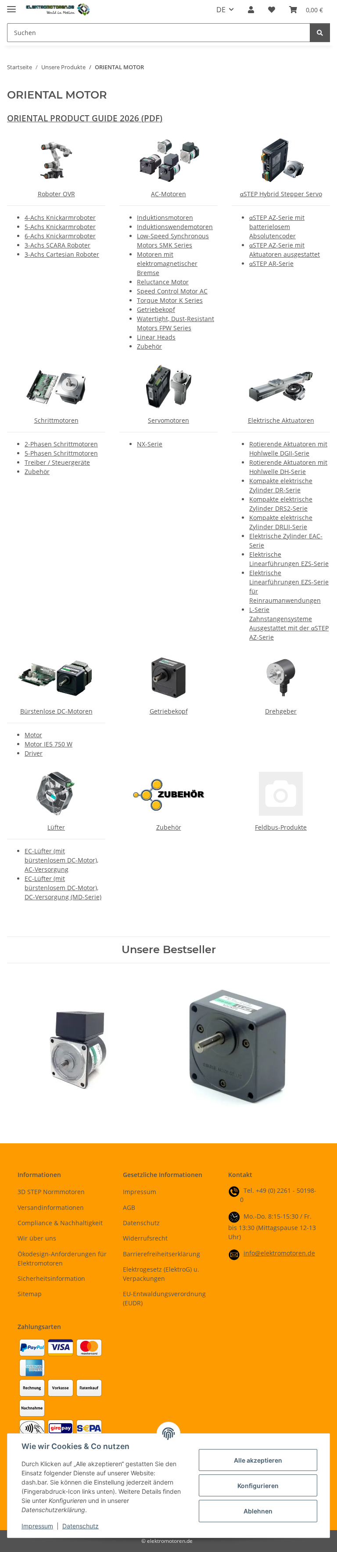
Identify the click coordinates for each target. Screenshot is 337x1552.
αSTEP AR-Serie (271, 263)
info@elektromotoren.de (279, 1253)
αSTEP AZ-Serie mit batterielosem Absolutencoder (277, 226)
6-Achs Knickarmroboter (60, 236)
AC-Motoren (168, 194)
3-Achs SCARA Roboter (57, 245)
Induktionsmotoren (165, 217)
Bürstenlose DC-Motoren (56, 711)
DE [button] (221, 9)
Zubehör (149, 346)
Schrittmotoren (56, 420)
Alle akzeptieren (258, 1460)
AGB (129, 1207)
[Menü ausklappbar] (11, 5)
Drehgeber (281, 711)
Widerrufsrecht (145, 1238)
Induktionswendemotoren (175, 227)
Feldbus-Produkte (281, 827)
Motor (33, 735)
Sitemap (30, 1294)
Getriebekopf (156, 309)
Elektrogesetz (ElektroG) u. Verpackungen (161, 1274)
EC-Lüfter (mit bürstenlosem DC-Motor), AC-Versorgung (61, 860)
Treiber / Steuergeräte (57, 462)
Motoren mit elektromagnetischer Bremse (167, 263)
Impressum (37, 1526)
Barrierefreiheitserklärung (161, 1254)
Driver (34, 753)
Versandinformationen (51, 1207)
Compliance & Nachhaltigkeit (60, 1223)
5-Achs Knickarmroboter (60, 227)
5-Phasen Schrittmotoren (61, 453)
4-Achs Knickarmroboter (60, 217)
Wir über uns (37, 1238)
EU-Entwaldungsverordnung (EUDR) (164, 1298)
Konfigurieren (258, 1485)
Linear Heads (156, 337)
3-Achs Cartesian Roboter (62, 254)
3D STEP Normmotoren (51, 1192)
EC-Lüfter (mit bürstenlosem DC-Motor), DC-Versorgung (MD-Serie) (63, 887)
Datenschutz (80, 1526)
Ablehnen (258, 1511)
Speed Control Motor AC (172, 291)
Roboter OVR (56, 194)
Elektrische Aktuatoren (281, 420)
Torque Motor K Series (170, 300)
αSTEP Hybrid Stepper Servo (281, 194)
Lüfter (56, 827)
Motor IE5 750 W (48, 744)
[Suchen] (320, 32)
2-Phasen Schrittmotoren (61, 444)
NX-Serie (149, 444)
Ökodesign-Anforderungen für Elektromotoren (62, 1258)
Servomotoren (168, 420)
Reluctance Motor (163, 282)
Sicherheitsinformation (51, 1278)
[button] (251, 9)
